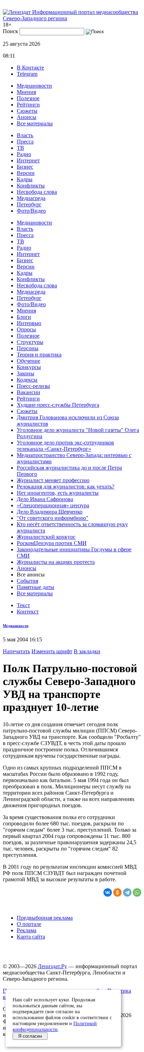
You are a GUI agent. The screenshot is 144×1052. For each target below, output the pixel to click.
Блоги (24, 317)
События (27, 581)
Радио (24, 154)
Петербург (29, 204)
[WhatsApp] (137, 892)
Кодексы (27, 380)
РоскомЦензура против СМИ (52, 543)
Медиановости (34, 86)
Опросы (26, 329)
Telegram (27, 74)
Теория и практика (39, 355)
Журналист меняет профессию (53, 480)
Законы (25, 373)
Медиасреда (31, 198)
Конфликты (31, 186)
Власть (25, 135)
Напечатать (16, 651)
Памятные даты (35, 587)
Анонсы (26, 117)
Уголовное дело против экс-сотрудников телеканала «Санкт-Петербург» (65, 446)
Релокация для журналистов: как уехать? (65, 487)
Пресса (25, 142)
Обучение (28, 361)
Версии (26, 173)
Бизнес (25, 167)
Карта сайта (31, 937)
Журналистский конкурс (46, 537)
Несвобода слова (37, 192)
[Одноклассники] (117, 892)
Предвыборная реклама (45, 918)
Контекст (28, 612)
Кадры (25, 179)
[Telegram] (127, 892)
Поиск (10, 31)
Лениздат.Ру (52, 966)
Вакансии (28, 392)
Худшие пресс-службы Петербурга (58, 405)
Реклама (26, 930)
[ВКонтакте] (107, 892)
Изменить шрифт (51, 651)
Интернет (28, 160)
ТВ (20, 148)
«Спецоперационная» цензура (53, 505)
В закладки (87, 651)
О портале (29, 924)
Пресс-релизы (33, 386)
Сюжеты (27, 111)
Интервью (29, 323)
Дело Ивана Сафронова (45, 499)
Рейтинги (28, 105)
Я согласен (30, 1036)
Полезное (28, 98)
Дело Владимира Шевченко (49, 512)
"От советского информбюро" (52, 518)
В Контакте (30, 68)
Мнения (26, 92)
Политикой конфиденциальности (55, 1026)
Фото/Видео (31, 211)
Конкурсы (29, 367)
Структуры (30, 342)
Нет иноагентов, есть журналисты (58, 493)
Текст (23, 605)
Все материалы (35, 123)
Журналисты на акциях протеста (56, 562)
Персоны (27, 348)
